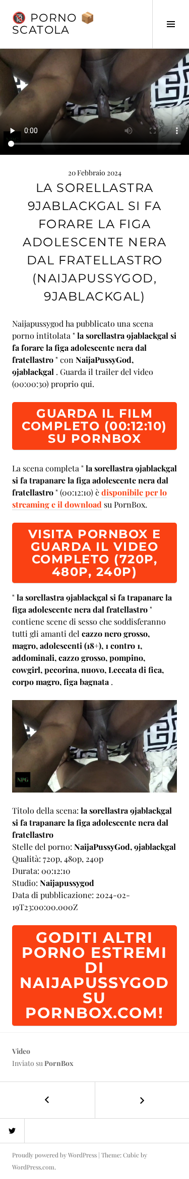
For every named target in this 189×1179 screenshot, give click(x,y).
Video (21, 1051)
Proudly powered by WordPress (54, 1155)
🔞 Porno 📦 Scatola (53, 24)
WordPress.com (33, 1167)
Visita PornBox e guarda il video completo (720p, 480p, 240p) (94, 553)
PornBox (59, 1063)
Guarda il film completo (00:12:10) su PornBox (94, 426)
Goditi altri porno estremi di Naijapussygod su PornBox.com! (94, 975)
